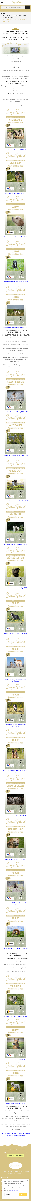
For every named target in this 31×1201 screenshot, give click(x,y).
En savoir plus (14, 1190)
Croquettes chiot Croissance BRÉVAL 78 (15, 150)
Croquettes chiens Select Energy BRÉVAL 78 (15, 412)
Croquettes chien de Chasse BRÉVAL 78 (15, 816)
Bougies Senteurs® (17, 1133)
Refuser (8, 1194)
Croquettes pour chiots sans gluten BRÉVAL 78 (15, 327)
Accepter (22, 1194)
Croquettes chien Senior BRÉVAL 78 (15, 1060)
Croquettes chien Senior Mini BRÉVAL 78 (15, 1016)
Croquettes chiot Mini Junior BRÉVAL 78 (15, 193)
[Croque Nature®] (15, 1165)
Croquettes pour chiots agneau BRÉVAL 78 (15, 237)
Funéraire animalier (6, 1133)
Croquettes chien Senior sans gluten (15, 1103)
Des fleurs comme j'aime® (18, 1135)
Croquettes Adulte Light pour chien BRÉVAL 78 (15, 501)
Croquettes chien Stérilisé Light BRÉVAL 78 (15, 859)
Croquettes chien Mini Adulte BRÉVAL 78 (15, 544)
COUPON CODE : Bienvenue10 (15, 1155)
